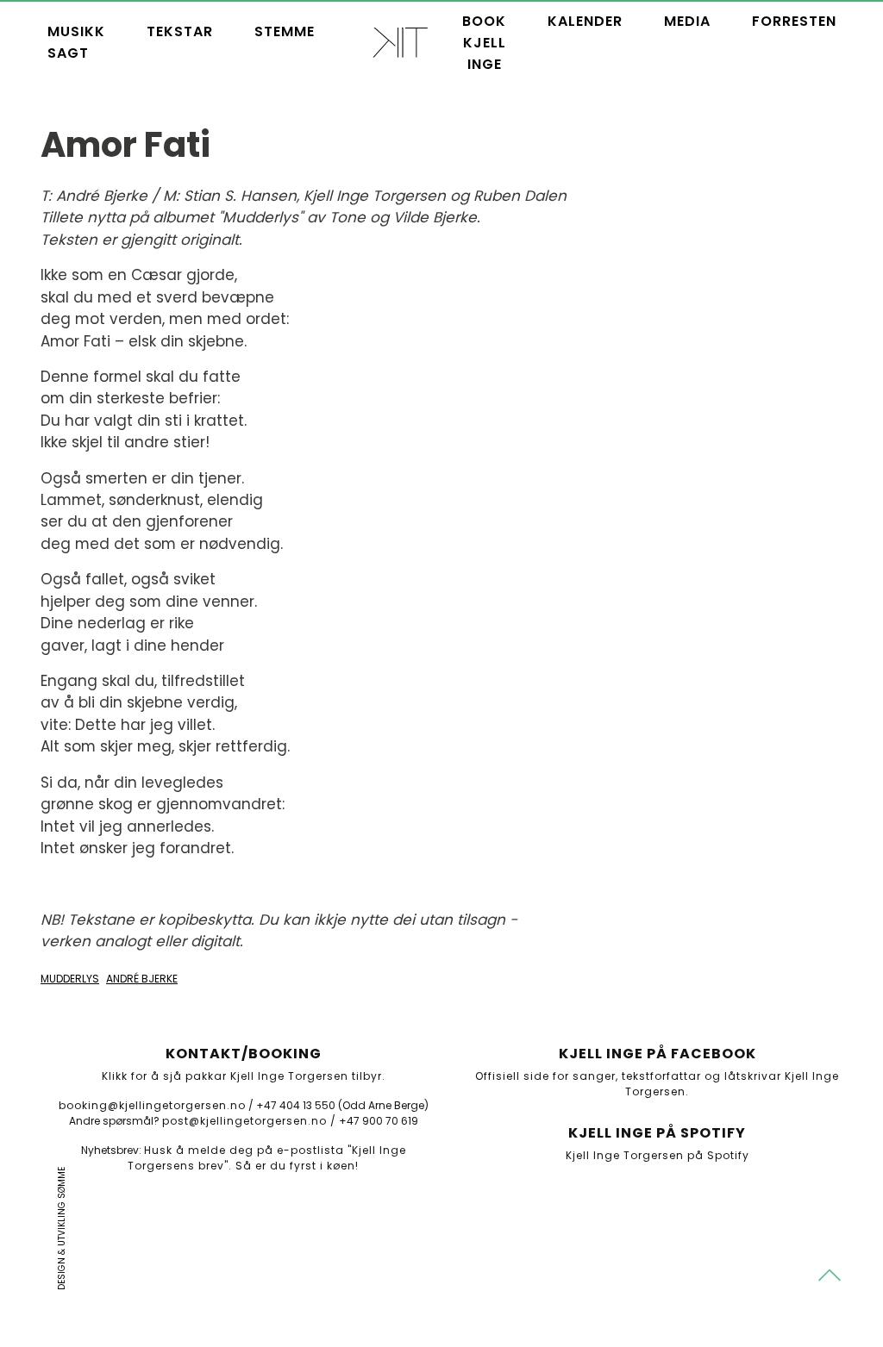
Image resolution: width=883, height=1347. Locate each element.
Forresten (794, 21)
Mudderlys (70, 978)
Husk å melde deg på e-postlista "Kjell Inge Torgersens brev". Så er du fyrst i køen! (267, 1158)
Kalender (585, 21)
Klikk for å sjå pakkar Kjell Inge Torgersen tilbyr (242, 1076)
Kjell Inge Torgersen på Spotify (657, 1155)
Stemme (284, 31)
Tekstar (180, 31)
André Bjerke (142, 978)
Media (687, 21)
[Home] (400, 42)
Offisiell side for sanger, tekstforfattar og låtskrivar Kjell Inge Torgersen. (657, 1084)
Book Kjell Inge (484, 42)
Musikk (76, 31)
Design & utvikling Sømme (61, 1228)
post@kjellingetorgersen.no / (249, 1120)
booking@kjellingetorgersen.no (152, 1105)
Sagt (68, 53)
